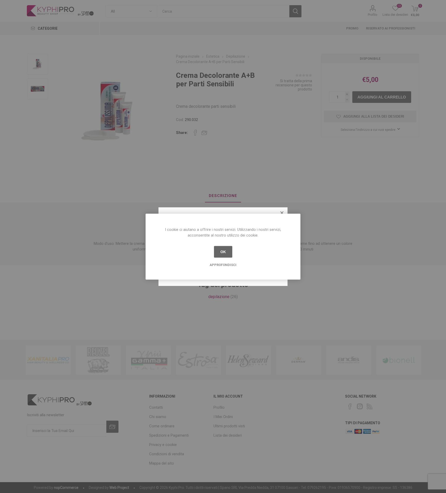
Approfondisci (223, 265)
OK (223, 252)
